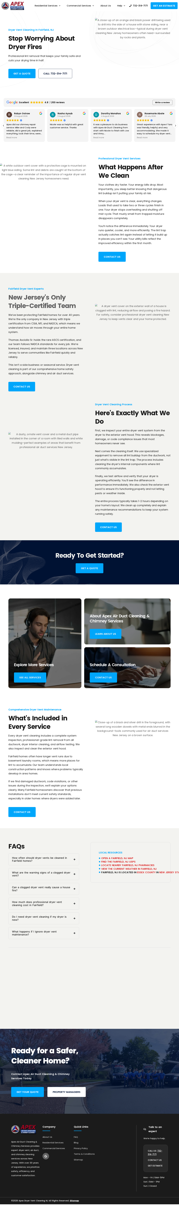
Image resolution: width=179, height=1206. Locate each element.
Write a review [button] (162, 102)
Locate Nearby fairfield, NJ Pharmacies (127, 865)
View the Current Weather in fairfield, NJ (129, 869)
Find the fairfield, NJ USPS (118, 861)
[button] (175, 126)
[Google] (46, 1156)
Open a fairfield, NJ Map (117, 858)
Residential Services (46, 5)
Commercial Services (79, 5)
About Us (105, 5)
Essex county (146, 872)
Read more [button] (11, 137)
